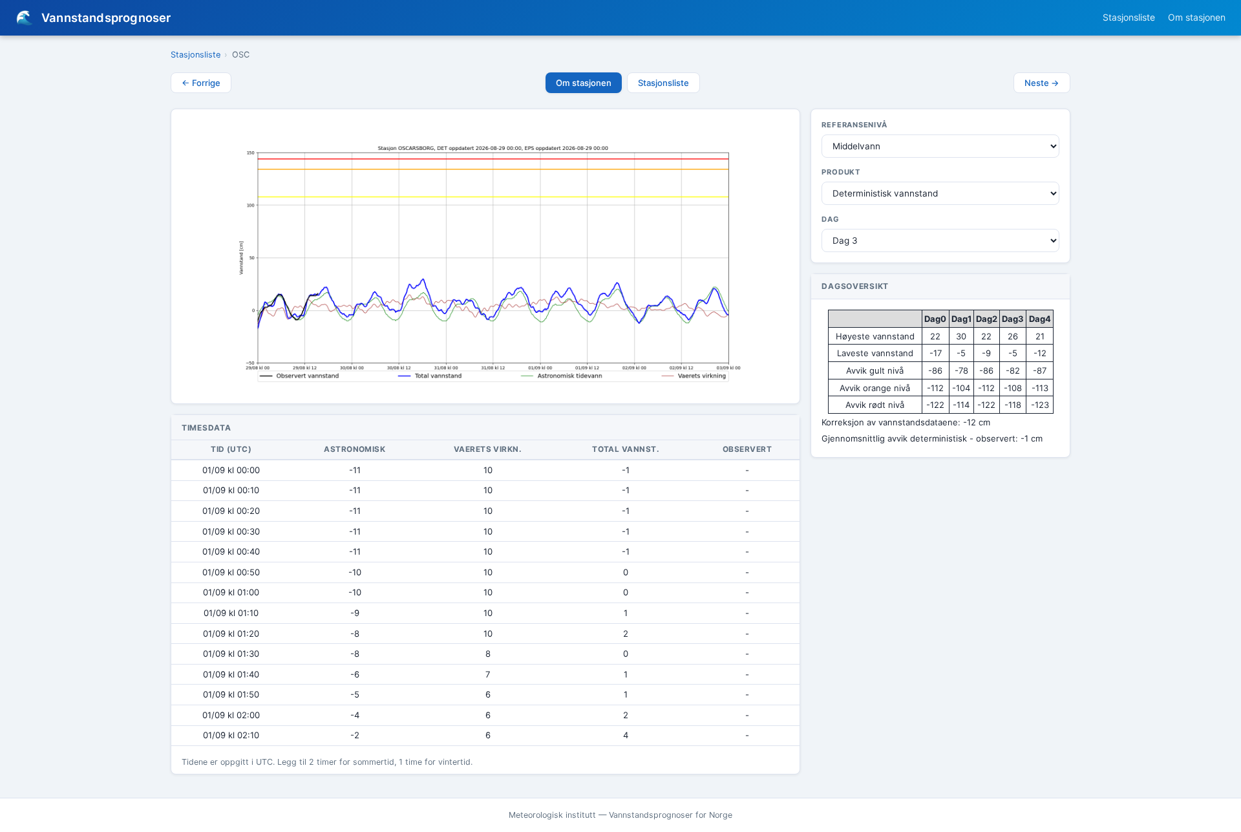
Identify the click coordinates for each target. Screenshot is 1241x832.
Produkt (841, 171)
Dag (830, 219)
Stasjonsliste (1129, 17)
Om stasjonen (1196, 17)
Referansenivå (854, 124)
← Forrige (201, 83)
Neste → (1041, 83)
